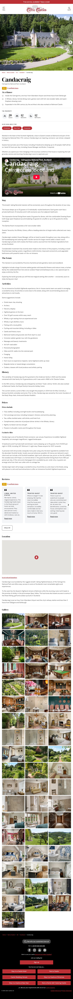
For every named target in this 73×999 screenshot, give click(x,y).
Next (70, 42)
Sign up (36, 962)
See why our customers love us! (38, 941)
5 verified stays (12, 88)
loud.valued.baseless (9, 578)
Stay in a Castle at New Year (19, 983)
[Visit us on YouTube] (40, 950)
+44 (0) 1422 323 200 (38, 946)
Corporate (27, 128)
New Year (17, 128)
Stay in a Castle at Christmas (54, 977)
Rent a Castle (10, 72)
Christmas (7, 128)
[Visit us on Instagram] (34, 950)
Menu (4, 10)
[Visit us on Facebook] (29, 950)
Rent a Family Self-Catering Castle (54, 983)
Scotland (22, 72)
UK (17, 72)
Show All (7, 528)
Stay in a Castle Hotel (19, 971)
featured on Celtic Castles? (43, 954)
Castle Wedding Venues (19, 977)
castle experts (50, 987)
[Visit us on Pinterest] (45, 950)
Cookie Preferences (56, 990)
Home (3, 72)
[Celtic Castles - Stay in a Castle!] (36, 9)
